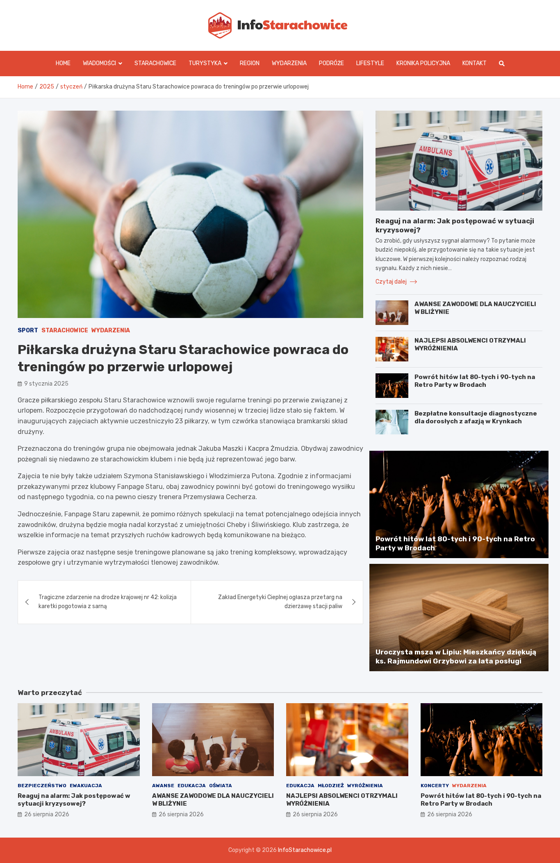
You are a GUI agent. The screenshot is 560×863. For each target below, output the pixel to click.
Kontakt (474, 63)
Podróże (331, 63)
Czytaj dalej (392, 281)
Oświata (220, 785)
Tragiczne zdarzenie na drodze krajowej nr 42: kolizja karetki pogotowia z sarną (108, 602)
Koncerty (435, 785)
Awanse (163, 785)
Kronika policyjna (423, 63)
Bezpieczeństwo (42, 785)
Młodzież (331, 785)
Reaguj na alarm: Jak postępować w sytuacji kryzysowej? (74, 800)
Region (250, 63)
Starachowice (155, 63)
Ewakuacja (86, 785)
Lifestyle (370, 63)
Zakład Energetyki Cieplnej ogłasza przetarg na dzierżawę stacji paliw (280, 602)
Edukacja (192, 785)
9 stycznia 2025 (46, 383)
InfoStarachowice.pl (305, 850)
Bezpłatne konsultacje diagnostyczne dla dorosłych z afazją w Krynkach (475, 417)
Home (63, 63)
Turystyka (205, 63)
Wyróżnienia (365, 785)
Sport (28, 330)
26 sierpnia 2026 (46, 814)
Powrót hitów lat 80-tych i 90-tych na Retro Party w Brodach (474, 381)
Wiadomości (99, 63)
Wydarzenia (289, 63)
